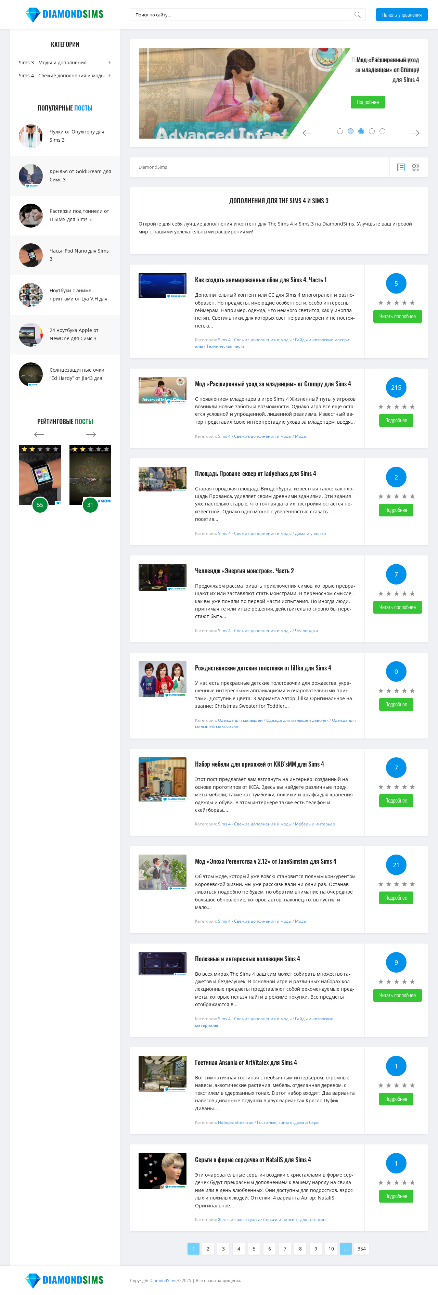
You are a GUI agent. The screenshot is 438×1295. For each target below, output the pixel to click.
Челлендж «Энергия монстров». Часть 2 (244, 570)
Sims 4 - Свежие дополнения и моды (62, 75)
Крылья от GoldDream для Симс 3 (80, 175)
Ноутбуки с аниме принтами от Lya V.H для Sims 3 (78, 298)
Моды (301, 436)
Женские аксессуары (239, 1219)
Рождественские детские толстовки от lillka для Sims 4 (263, 667)
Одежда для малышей (240, 720)
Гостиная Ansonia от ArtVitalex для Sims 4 (246, 1062)
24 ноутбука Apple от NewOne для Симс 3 (74, 334)
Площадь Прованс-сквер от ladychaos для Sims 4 (385, 64)
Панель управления (402, 14)
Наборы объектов (236, 1122)
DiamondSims (153, 167)
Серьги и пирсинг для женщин (294, 1219)
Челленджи (306, 630)
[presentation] (39, 432)
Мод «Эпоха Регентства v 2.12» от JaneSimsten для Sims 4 (265, 861)
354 (362, 1248)
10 (331, 1248)
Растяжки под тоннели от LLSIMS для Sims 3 (79, 215)
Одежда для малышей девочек (297, 720)
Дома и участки (310, 533)
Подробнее (368, 102)
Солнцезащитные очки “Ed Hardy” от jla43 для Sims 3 (77, 378)
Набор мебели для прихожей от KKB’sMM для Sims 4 (259, 763)
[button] (340, 131)
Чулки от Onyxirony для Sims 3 (77, 135)
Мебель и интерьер (315, 824)
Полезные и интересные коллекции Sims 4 (247, 958)
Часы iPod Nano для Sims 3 (79, 254)
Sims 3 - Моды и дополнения (53, 62)
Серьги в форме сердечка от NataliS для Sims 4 (253, 1159)
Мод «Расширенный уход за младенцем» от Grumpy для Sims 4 (273, 383)
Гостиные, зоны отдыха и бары (288, 1122)
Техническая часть (225, 346)
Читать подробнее (397, 316)
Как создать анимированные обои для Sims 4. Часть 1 (261, 279)
